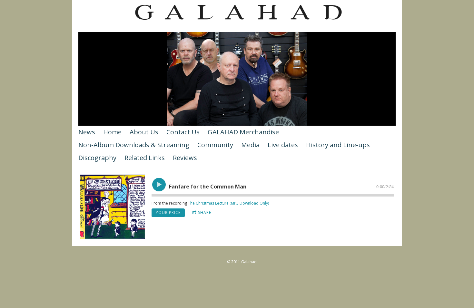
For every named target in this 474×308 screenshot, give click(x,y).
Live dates (283, 144)
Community (215, 144)
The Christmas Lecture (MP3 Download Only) (228, 203)
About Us (144, 132)
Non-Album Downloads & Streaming (133, 144)
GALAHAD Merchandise (243, 132)
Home (112, 132)
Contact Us (183, 132)
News (86, 132)
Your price (168, 212)
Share (204, 212)
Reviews (185, 157)
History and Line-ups (338, 144)
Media (250, 144)
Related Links (144, 157)
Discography (97, 157)
